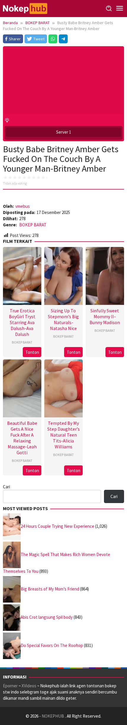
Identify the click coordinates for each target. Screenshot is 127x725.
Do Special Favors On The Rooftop (52, 645)
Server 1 (63, 132)
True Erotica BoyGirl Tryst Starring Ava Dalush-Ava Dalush (22, 322)
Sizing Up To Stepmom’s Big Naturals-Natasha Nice (63, 319)
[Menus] (119, 8)
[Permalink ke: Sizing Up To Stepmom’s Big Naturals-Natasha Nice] (63, 275)
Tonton (32, 352)
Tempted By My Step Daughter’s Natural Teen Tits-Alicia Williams (63, 434)
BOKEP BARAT (32, 225)
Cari (6, 487)
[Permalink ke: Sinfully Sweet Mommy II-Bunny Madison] (104, 275)
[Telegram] (63, 38)
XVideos (29, 685)
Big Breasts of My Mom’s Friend (50, 589)
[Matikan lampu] (7, 120)
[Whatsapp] (52, 38)
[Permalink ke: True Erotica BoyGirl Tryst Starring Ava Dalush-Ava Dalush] (22, 275)
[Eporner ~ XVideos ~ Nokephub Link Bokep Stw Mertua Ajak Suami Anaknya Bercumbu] (25, 8)
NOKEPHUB (53, 716)
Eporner (10, 685)
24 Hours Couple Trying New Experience (57, 526)
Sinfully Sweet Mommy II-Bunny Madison (104, 316)
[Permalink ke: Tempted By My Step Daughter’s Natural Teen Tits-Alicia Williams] (63, 387)
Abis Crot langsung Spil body (47, 617)
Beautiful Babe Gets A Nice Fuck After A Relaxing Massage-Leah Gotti (22, 437)
